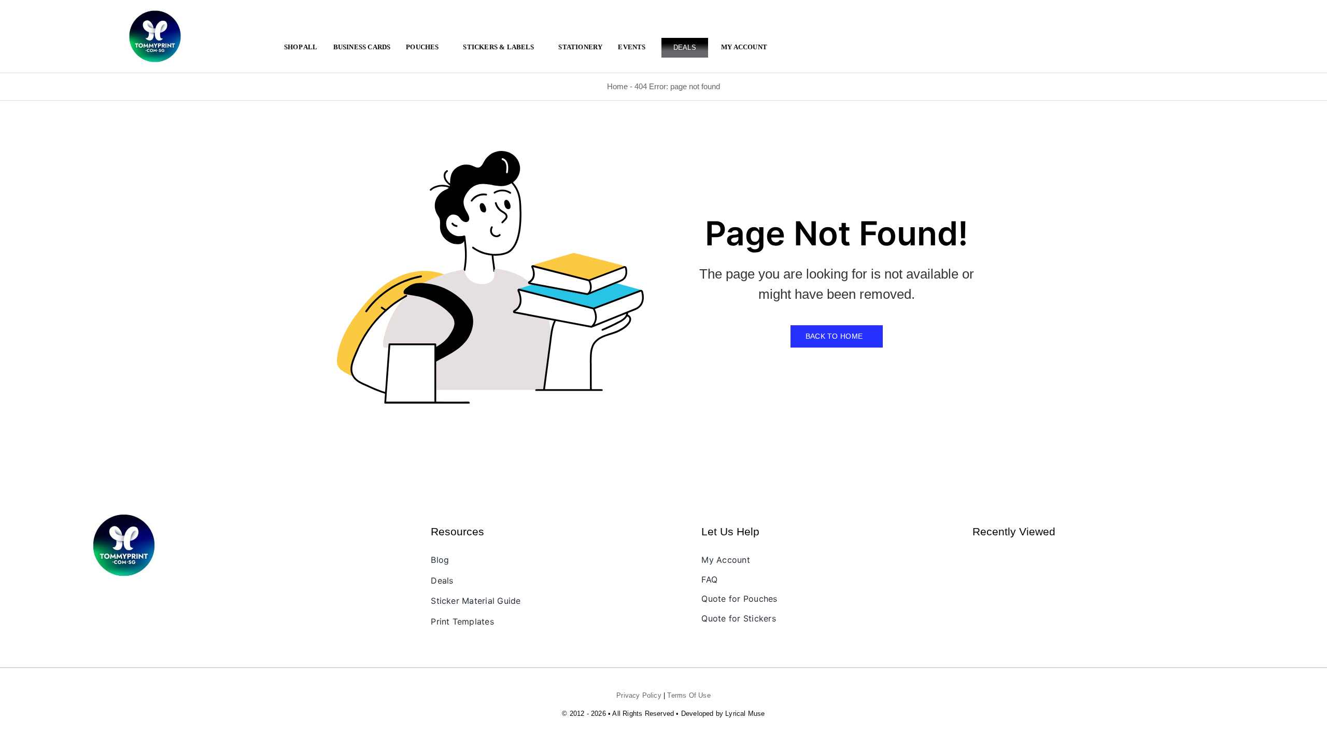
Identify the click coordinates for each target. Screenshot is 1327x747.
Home (617, 86)
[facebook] (103, 593)
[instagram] (120, 593)
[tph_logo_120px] (124, 518)
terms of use (688, 695)
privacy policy (638, 695)
